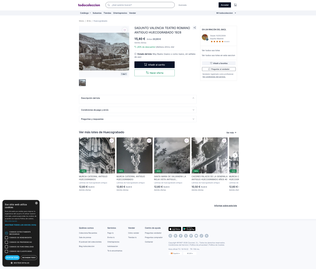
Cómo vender (133, 233)
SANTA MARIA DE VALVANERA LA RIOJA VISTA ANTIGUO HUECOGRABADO (170, 178)
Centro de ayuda (153, 228)
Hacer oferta (156, 73)
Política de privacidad (198, 245)
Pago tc (110, 233)
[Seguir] (125, 30)
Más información (11, 221)
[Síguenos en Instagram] (170, 236)
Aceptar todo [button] (12, 258)
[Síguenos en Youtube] (196, 236)
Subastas (97, 13)
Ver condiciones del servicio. (214, 77)
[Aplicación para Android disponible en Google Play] (189, 229)
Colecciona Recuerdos (88, 233)
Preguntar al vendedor (220, 69)
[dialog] (21, 233)
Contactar (149, 242)
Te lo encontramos (114, 251)
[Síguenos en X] (186, 236)
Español (176, 253)
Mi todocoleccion (224, 13)
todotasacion (112, 246)
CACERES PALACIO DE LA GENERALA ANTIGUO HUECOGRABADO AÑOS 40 (209, 178)
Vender (132, 13)
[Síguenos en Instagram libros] (175, 236)
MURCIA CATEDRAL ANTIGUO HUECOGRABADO (93, 178)
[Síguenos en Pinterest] (191, 236)
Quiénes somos (86, 228)
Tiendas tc (132, 237)
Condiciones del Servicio (178, 245)
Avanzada (182, 5)
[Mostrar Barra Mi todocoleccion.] (235, 12)
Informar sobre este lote (225, 205)
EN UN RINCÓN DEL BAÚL (214, 29)
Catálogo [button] (84, 13)
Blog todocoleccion (86, 246)
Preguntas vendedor (153, 233)
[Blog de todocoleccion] (206, 236)
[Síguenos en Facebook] (181, 236)
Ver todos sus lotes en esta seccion (218, 55)
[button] (137, 98)
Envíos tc (111, 237)
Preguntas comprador (154, 237)
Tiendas (107, 13)
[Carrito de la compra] (235, 5)
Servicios (111, 228)
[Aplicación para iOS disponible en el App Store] (174, 229)
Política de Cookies (216, 245)
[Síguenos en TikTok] (201, 236)
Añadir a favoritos (220, 63)
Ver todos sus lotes (211, 50)
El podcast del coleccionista (90, 242)
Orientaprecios (120, 13)
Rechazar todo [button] (29, 258)
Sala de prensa (85, 237)
